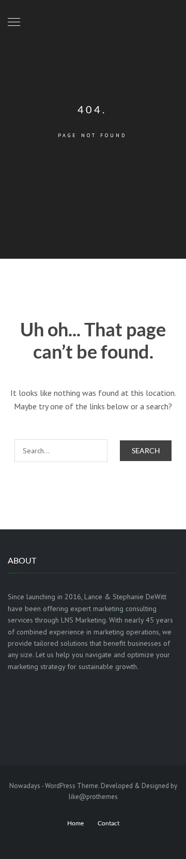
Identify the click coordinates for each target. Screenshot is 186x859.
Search (146, 450)
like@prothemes (93, 796)
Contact (108, 823)
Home (75, 823)
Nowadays (24, 785)
